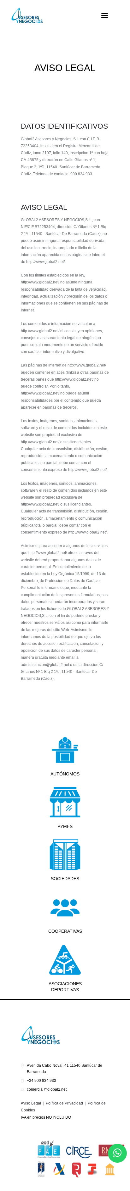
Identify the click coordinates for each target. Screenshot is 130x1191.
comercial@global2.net (47, 1089)
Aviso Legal (31, 1103)
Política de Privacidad (64, 1103)
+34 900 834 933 (41, 1080)
